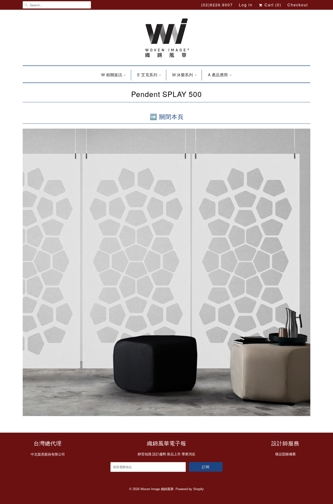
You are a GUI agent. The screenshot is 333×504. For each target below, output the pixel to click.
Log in (246, 5)
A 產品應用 (218, 74)
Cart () (272, 5)
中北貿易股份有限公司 (48, 454)
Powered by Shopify (190, 489)
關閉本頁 (171, 116)
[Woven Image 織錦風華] (166, 38)
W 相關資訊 (111, 74)
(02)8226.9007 (217, 5)
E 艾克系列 (147, 74)
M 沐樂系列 (182, 74)
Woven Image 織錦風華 (157, 489)
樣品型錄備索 (285, 454)
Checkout (297, 5)
